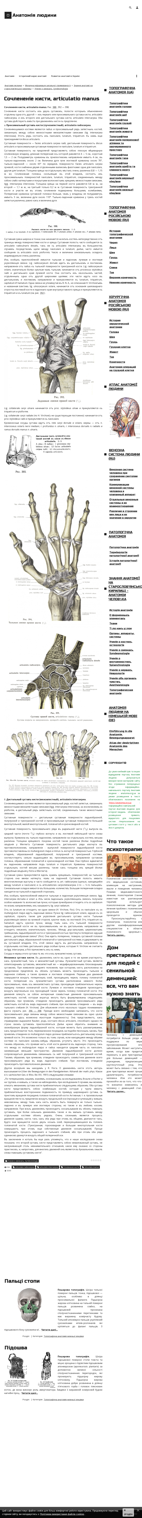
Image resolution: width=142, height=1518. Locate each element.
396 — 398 (35, 1010)
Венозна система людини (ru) (124, 454)
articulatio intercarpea (49, 1167)
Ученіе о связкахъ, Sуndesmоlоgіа (51, 88)
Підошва (16, 1348)
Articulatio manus (91, 1167)
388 (54, 107)
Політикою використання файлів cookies (62, 1514)
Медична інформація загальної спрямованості (48, 85)
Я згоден (128, 1512)
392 (42, 292)
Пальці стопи (22, 1281)
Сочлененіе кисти (71, 1167)
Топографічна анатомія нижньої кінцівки (64, 1336)
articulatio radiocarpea (24, 1167)
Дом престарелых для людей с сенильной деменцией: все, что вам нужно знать (123, 971)
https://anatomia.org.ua (120, 802)
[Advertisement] (71, 51)
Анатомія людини (13, 85)
